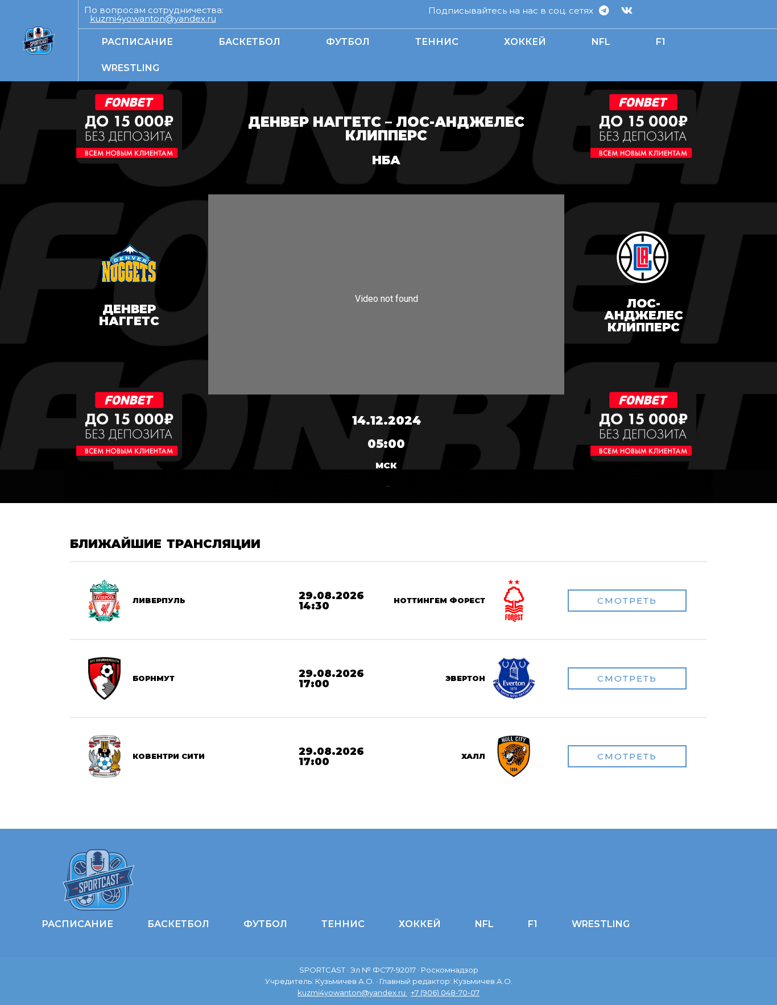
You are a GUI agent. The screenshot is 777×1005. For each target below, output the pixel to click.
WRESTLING (130, 68)
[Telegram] (603, 10)
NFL (601, 41)
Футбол (348, 41)
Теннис (436, 41)
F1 (661, 41)
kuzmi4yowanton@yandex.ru (153, 18)
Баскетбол (249, 41)
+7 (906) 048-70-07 (445, 992)
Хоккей (525, 41)
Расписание (137, 41)
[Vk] (627, 10)
